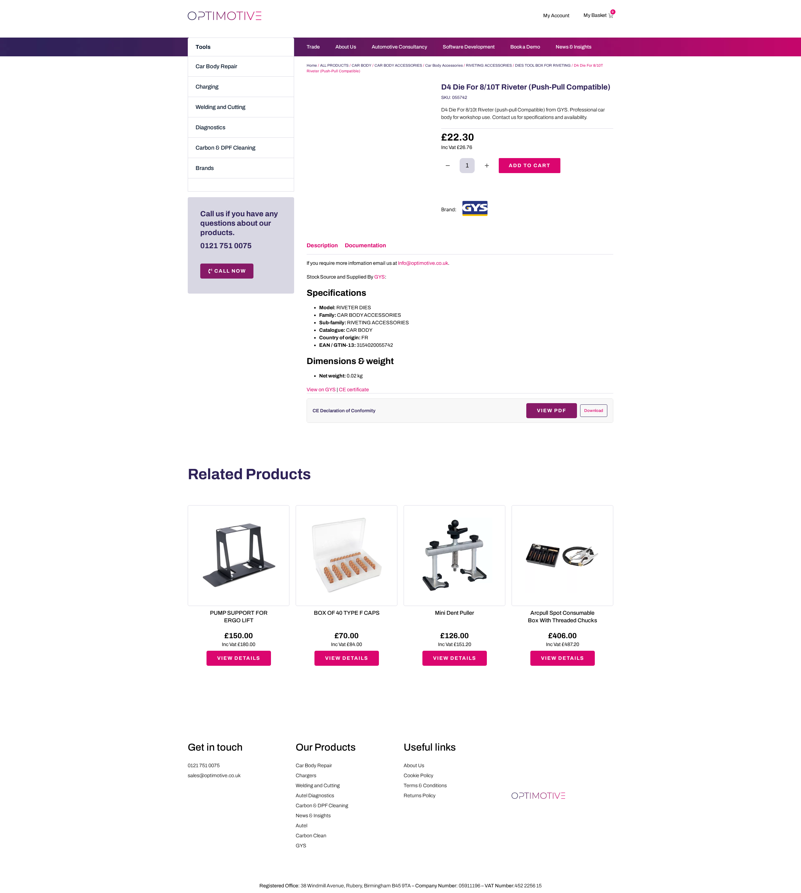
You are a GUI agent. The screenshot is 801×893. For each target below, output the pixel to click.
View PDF (551, 410)
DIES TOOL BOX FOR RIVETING (543, 65)
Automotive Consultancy (399, 46)
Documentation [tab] (365, 245)
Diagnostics (210, 127)
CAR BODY (361, 65)
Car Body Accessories (444, 65)
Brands (205, 168)
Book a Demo (525, 46)
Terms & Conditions (425, 785)
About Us (345, 46)
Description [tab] (322, 245)
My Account (556, 15)
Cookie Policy (418, 775)
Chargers (306, 775)
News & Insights (573, 46)
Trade (313, 46)
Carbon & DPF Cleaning (225, 148)
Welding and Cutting (220, 107)
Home (312, 65)
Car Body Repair (216, 66)
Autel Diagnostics (315, 795)
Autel (301, 825)
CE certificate (354, 389)
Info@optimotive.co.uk (423, 263)
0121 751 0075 (226, 246)
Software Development (469, 46)
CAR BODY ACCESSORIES (398, 65)
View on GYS (321, 389)
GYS (379, 277)
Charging (207, 87)
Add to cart (529, 165)
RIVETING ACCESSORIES (489, 65)
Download (593, 410)
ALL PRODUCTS (334, 65)
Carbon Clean (311, 835)
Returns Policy (420, 795)
